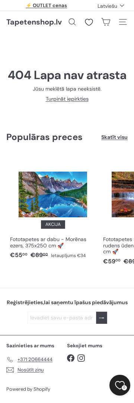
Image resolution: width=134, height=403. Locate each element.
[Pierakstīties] (101, 318)
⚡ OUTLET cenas (46, 5)
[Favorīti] (89, 22)
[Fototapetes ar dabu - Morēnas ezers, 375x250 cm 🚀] (53, 207)
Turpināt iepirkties (67, 98)
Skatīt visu (114, 137)
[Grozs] (105, 22)
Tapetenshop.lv (34, 21)
